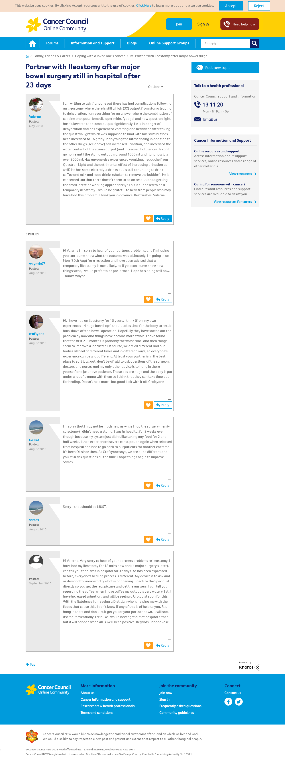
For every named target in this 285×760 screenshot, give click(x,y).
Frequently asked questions (180, 706)
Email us (210, 119)
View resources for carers (233, 201)
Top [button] (32, 664)
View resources (240, 173)
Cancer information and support (105, 699)
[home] (32, 43)
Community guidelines (176, 712)
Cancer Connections (27, 56)
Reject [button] (259, 5)
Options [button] (154, 86)
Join (179, 24)
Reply (165, 218)
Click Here (143, 5)
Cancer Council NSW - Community (57, 25)
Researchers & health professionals (108, 706)
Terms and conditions (97, 712)
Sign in (203, 24)
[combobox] (230, 43)
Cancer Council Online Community (53, 689)
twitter (239, 702)
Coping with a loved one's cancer (100, 56)
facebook (228, 702)
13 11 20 (212, 104)
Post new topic (217, 67)
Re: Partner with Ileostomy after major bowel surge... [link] (170, 56)
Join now (165, 692)
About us (87, 692)
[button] (231, 5)
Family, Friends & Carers (52, 56)
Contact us (232, 692)
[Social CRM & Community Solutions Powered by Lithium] (249, 666)
